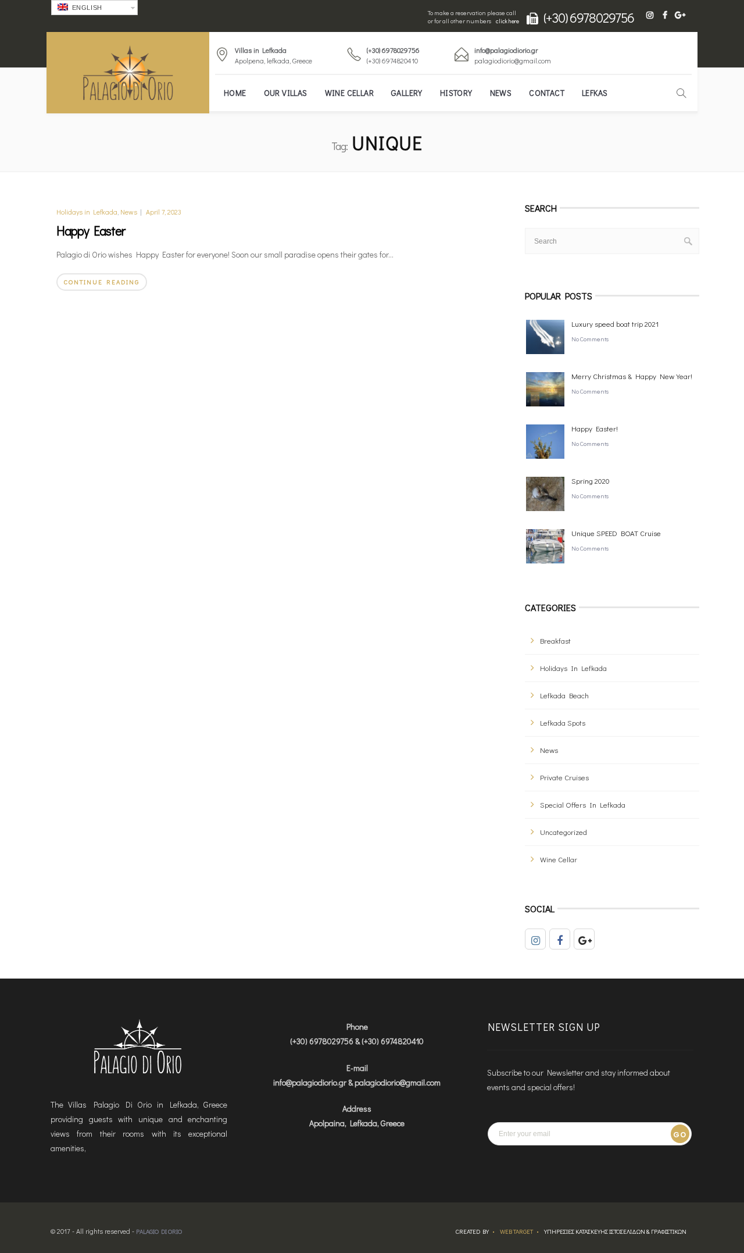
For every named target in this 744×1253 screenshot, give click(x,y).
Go (679, 1135)
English (86, 7)
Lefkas (594, 92)
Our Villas (285, 92)
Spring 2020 (590, 481)
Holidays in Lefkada (86, 212)
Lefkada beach (564, 695)
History (456, 92)
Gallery (407, 92)
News (501, 92)
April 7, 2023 (163, 211)
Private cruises (564, 777)
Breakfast (555, 640)
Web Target (516, 1231)
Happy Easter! (594, 428)
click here (507, 21)
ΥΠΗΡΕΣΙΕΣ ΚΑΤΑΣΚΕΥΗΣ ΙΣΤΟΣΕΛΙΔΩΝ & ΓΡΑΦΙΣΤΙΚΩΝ (615, 1231)
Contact (546, 92)
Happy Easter (90, 230)
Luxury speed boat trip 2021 (615, 324)
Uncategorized (563, 832)
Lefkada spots (562, 722)
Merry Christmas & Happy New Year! (631, 376)
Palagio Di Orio (159, 1231)
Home (235, 92)
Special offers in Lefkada (582, 804)
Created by (472, 1231)
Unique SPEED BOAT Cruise (616, 533)
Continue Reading (102, 281)
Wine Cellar (349, 92)
